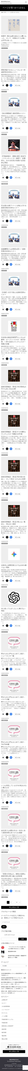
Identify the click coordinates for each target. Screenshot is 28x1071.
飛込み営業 (4, 1039)
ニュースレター (6, 1009)
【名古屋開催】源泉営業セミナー (13, 113)
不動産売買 (4, 183)
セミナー (4, 91)
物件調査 (4, 1032)
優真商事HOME (12, 951)
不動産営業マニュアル (7, 1019)
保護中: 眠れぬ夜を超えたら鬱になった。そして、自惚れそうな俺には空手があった (14, 38)
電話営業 (4, 1035)
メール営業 (4, 1016)
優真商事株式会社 (14, 1060)
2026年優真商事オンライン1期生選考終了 (12, 973)
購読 (4, 926)
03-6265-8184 (10, 1066)
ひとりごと (4, 48)
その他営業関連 (6, 1006)
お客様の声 (4, 675)
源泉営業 (4, 586)
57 (17, 903)
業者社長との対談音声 (7, 1026)
